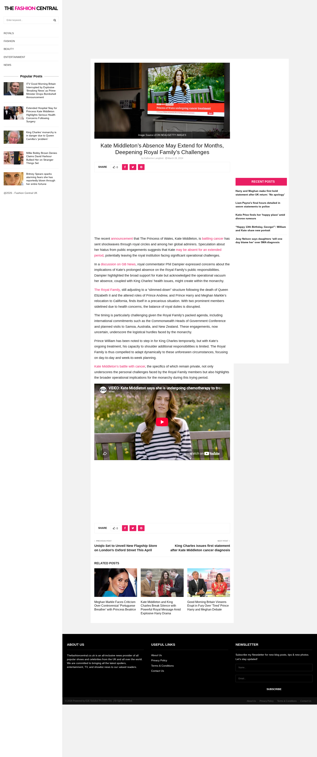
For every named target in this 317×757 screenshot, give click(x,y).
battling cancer (212, 238)
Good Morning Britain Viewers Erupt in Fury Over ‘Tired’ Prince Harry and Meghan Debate (208, 605)
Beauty (9, 48)
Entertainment (14, 57)
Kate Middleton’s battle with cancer (119, 366)
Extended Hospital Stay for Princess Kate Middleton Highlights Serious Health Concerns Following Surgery (41, 115)
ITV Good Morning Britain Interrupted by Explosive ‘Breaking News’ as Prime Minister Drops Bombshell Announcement (41, 90)
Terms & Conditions (162, 665)
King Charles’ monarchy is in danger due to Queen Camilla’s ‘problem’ (41, 135)
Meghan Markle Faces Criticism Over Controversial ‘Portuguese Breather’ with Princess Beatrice (115, 605)
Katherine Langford (153, 158)
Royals (9, 33)
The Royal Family (107, 290)
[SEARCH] (55, 20)
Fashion (9, 41)
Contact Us (157, 670)
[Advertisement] (158, 25)
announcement (122, 238)
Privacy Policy (159, 660)
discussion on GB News (118, 264)
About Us (156, 655)
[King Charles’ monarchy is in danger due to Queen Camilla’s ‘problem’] (13, 137)
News (7, 64)
